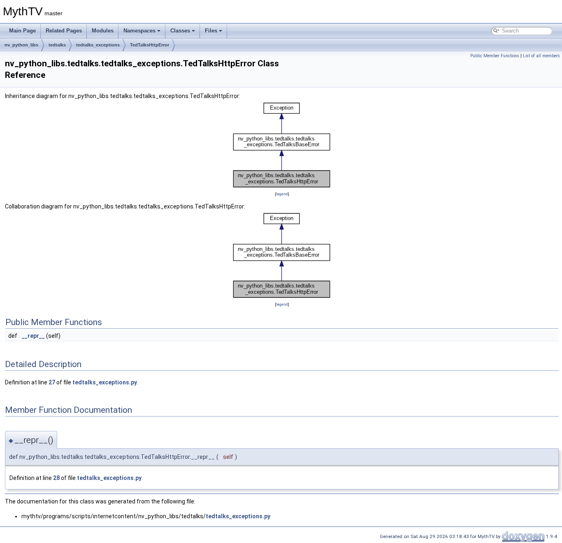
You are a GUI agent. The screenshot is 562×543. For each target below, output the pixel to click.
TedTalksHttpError (149, 44)
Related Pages (64, 31)
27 (52, 382)
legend (282, 194)
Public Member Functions (494, 56)
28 (56, 478)
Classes (180, 31)
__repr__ (33, 335)
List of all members (541, 56)
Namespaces (139, 31)
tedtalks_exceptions (98, 44)
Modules (103, 31)
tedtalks (57, 44)
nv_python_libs (21, 44)
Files (211, 31)
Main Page (22, 31)
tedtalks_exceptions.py (104, 382)
